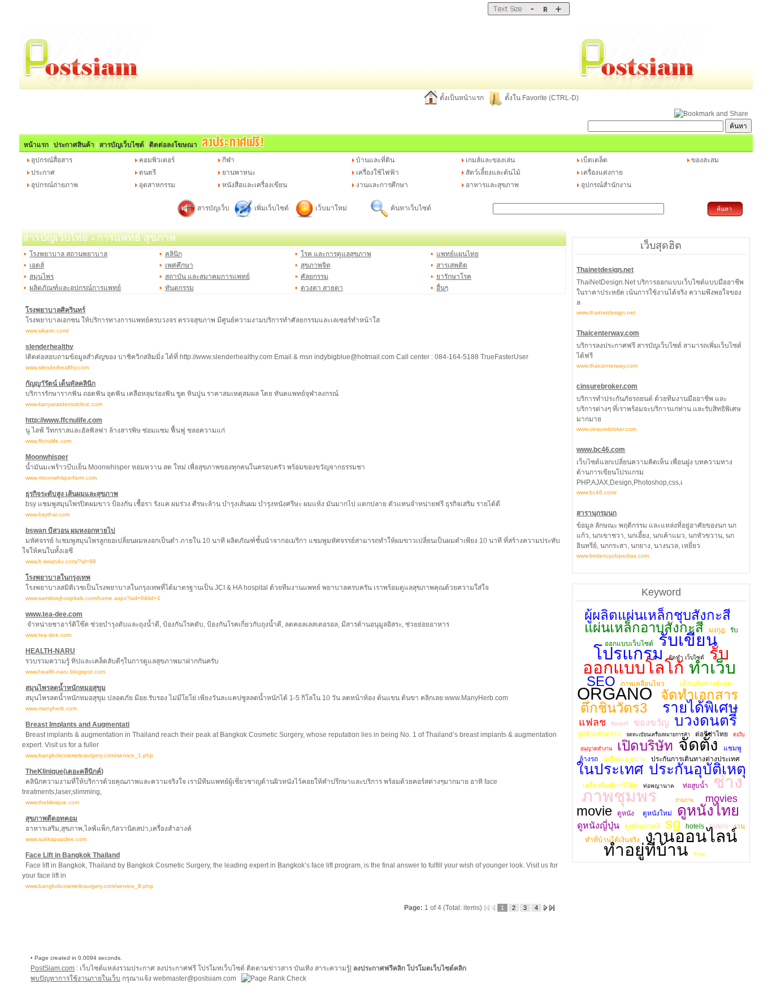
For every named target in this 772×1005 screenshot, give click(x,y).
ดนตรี (147, 172)
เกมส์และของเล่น (490, 160)
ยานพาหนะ (238, 172)
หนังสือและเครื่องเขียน (254, 185)
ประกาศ (43, 172)
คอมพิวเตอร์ (157, 160)
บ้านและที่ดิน (375, 160)
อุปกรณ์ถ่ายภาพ (54, 185)
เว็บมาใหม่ (331, 208)
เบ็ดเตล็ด (594, 160)
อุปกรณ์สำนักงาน (606, 185)
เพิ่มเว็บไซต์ (272, 208)
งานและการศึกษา (382, 185)
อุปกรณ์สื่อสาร (51, 160)
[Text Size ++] (558, 13)
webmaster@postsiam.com (195, 978)
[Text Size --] (532, 13)
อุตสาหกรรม (157, 185)
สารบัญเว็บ (213, 208)
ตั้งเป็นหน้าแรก (462, 98)
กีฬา (228, 160)
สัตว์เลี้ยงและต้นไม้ (493, 172)
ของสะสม (705, 160)
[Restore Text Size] (545, 13)
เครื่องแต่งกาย (602, 172)
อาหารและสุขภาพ (492, 185)
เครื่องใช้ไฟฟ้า (377, 172)
